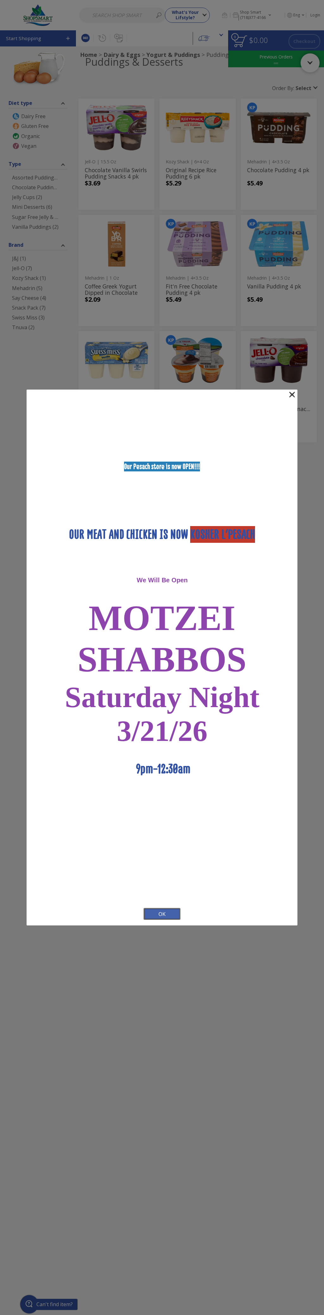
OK (162, 914)
